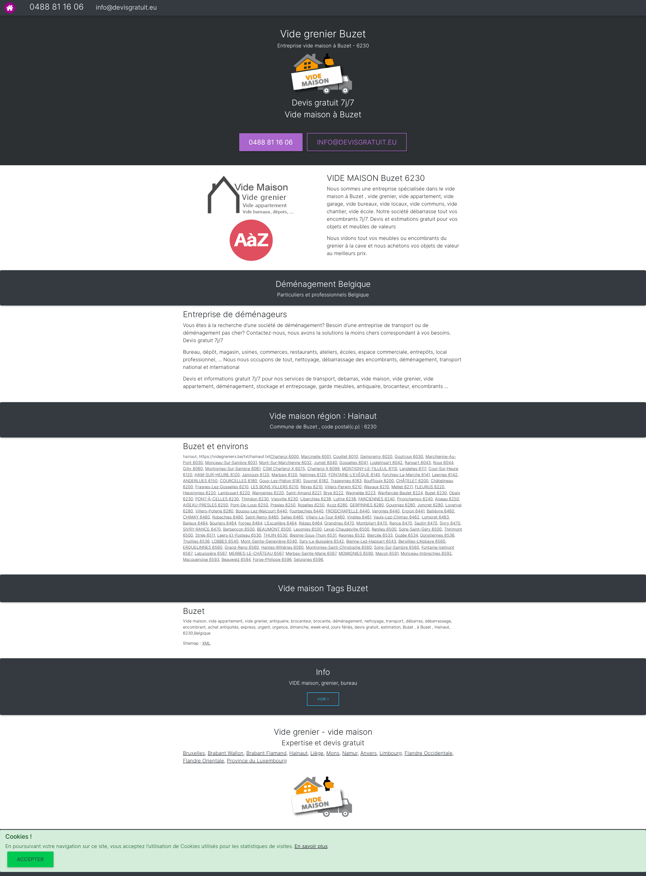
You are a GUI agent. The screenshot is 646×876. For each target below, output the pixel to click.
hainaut (190, 456)
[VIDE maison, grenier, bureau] (9, 8)
